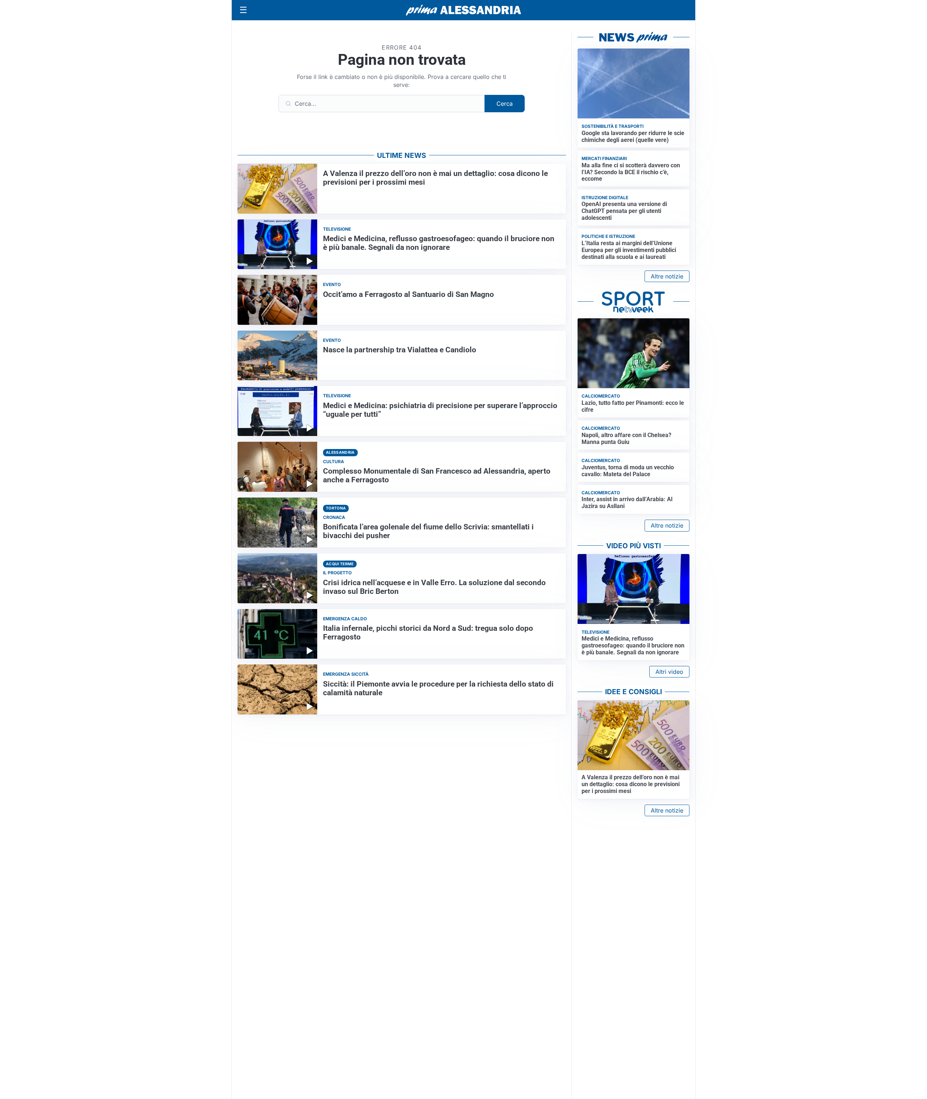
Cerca (504, 103)
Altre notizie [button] (667, 276)
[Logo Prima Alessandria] (463, 10)
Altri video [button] (669, 671)
